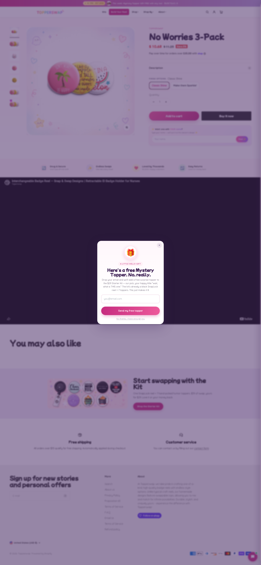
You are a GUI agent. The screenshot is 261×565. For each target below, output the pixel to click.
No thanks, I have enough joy (130, 319)
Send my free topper (130, 310)
